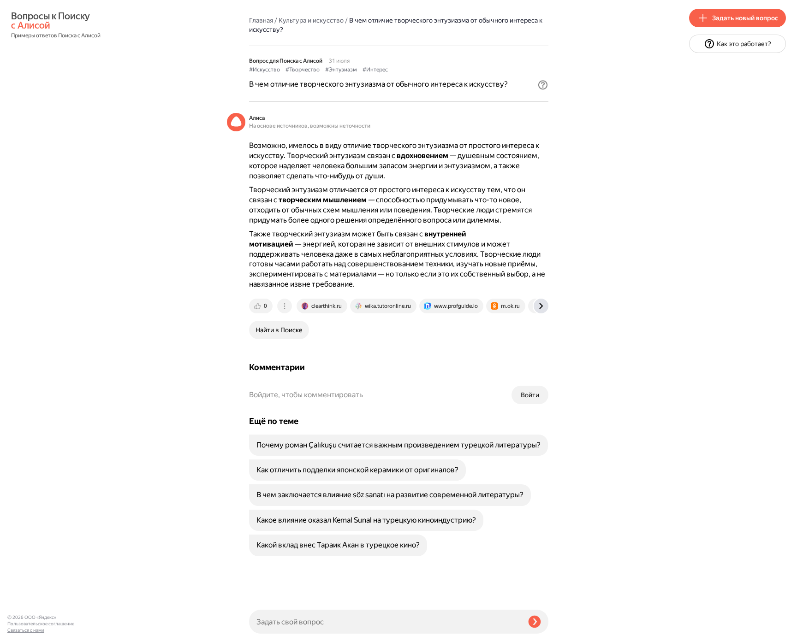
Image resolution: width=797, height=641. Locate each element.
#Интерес (375, 69)
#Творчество (302, 69)
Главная (261, 20)
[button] (542, 84)
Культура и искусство (311, 20)
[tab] (261, 306)
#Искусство (264, 69)
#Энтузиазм (341, 69)
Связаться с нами (25, 630)
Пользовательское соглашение (40, 623)
